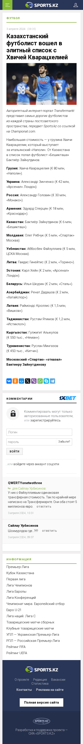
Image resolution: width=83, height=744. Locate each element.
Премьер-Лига (17, 567)
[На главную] (41, 5)
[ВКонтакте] (9, 381)
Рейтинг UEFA (16, 653)
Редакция (40, 679)
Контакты (24, 689)
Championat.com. (23, 131)
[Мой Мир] (21, 381)
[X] (27, 381)
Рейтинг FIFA (15, 647)
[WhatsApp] (40, 381)
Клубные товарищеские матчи (30, 628)
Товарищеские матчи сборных (30, 622)
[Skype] (46, 381)
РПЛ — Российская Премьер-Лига (33, 641)
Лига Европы (16, 591)
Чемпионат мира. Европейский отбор (35, 604)
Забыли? (64, 441)
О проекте (22, 679)
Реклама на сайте (50, 689)
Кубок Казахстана (20, 573)
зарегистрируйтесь (45, 420)
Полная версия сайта (41, 702)
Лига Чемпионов (19, 585)
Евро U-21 (13, 610)
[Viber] (34, 381)
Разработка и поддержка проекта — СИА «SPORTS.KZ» (41, 731)
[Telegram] (52, 381)
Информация (18, 559)
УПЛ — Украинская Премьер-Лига (32, 635)
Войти (14, 451)
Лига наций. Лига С (21, 616)
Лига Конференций (21, 598)
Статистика (39, 683)
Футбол (13, 18)
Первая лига (15, 579)
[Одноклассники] (15, 381)
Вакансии (58, 679)
